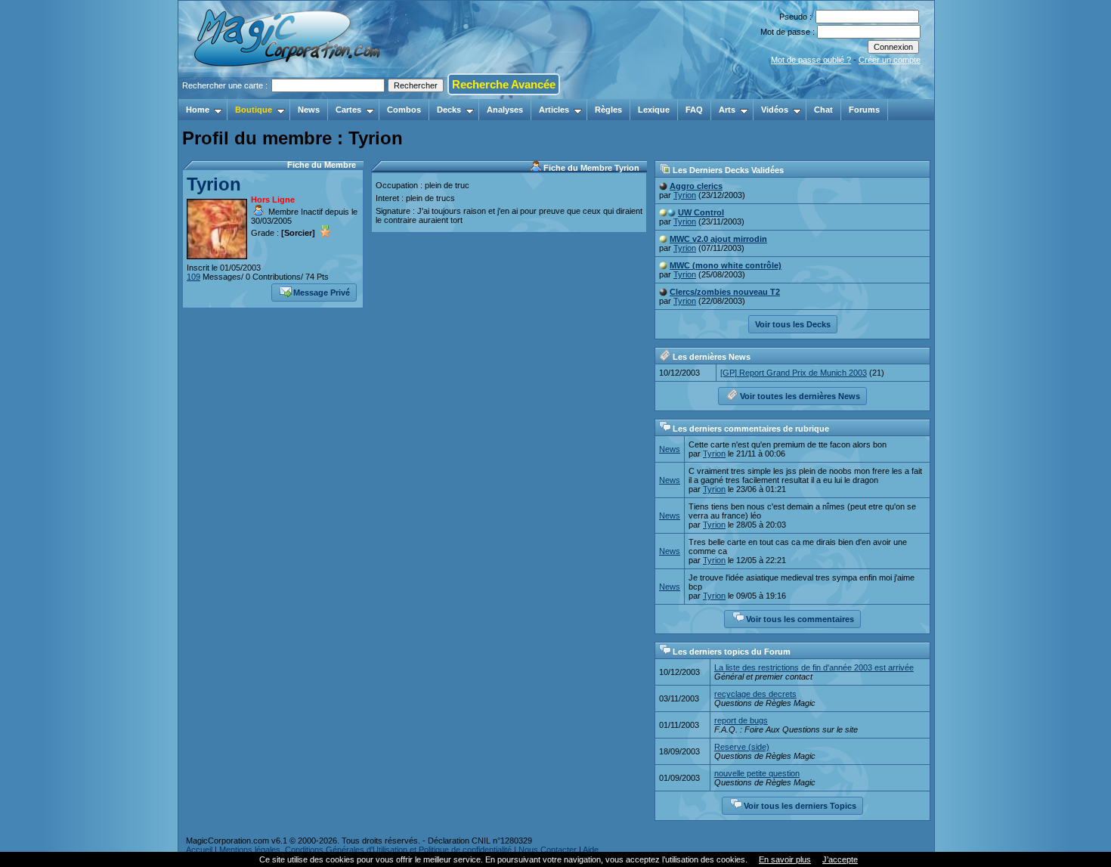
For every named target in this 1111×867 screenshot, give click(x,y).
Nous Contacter (547, 849)
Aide (591, 849)
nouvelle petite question (757, 773)
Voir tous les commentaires (800, 619)
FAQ (694, 109)
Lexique (654, 109)
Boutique (253, 109)
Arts (727, 109)
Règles (608, 109)
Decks (449, 109)
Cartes (348, 109)
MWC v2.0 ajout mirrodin (718, 238)
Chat (823, 109)
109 (193, 276)
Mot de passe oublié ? (811, 59)
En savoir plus (785, 859)
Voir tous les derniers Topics (800, 805)
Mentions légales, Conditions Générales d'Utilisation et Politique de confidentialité (365, 849)
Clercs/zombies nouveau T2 (725, 291)
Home (197, 109)
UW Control (701, 212)
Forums (864, 109)
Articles (554, 109)
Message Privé (321, 292)
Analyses (505, 109)
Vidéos (774, 109)
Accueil (199, 849)
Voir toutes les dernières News (800, 396)
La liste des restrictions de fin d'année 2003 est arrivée (814, 667)
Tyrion (214, 184)
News (309, 109)
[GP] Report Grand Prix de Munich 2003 (793, 372)
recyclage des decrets (755, 693)
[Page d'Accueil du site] (288, 94)
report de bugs (741, 720)
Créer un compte (890, 59)
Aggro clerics (696, 185)
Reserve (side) (741, 746)
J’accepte (840, 859)
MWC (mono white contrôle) (725, 265)
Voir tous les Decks (793, 324)
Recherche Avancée (504, 84)
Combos (404, 109)
